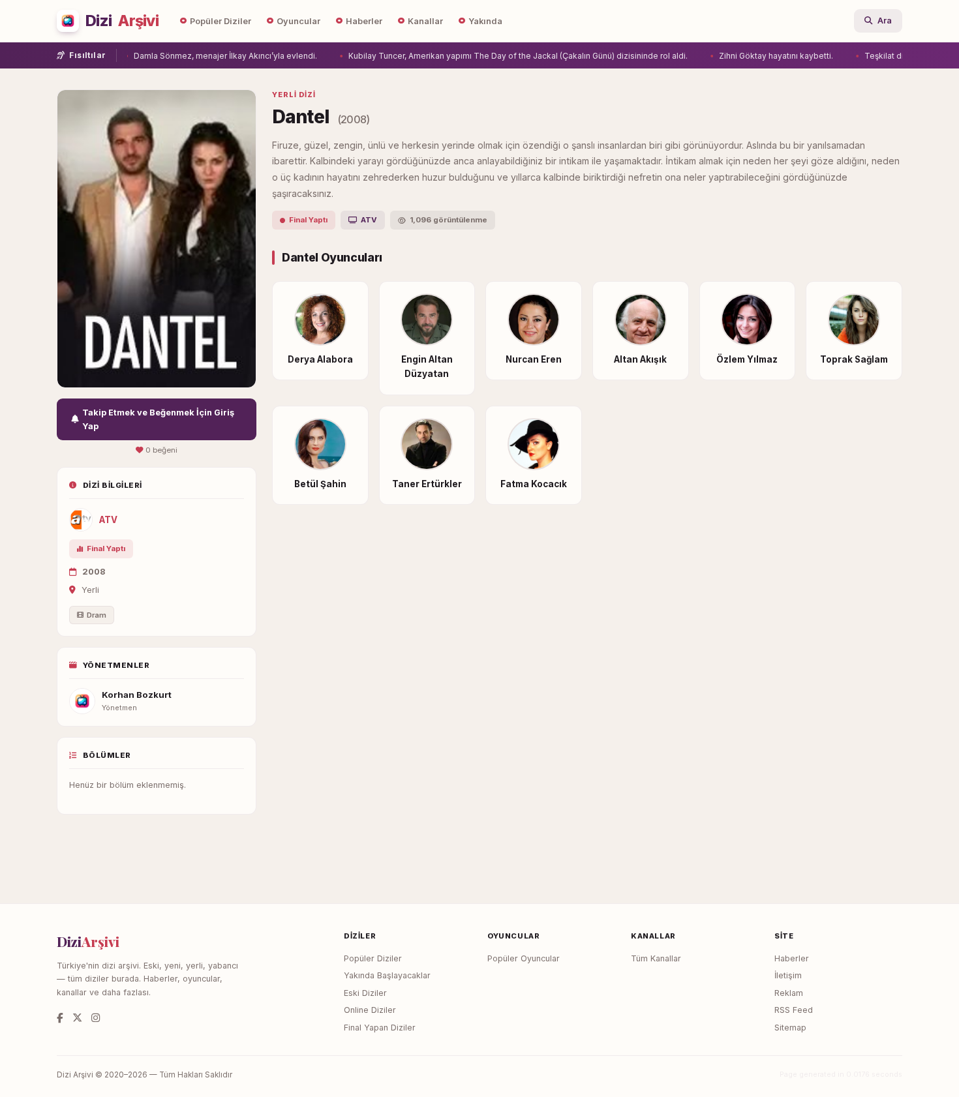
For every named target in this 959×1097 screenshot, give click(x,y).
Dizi (122, 21)
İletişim (788, 975)
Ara (884, 20)
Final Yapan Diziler (380, 1027)
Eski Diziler (365, 993)
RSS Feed (793, 1010)
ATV (108, 520)
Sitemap (790, 1027)
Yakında (485, 21)
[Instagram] (95, 1018)
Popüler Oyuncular (523, 958)
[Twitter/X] (77, 1018)
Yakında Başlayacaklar (387, 975)
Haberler (364, 21)
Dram (96, 615)
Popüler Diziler (220, 21)
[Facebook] (60, 1018)
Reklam (788, 993)
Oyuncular (298, 21)
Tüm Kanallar (656, 958)
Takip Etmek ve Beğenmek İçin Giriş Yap (158, 419)
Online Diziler (370, 1010)
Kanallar (425, 21)
